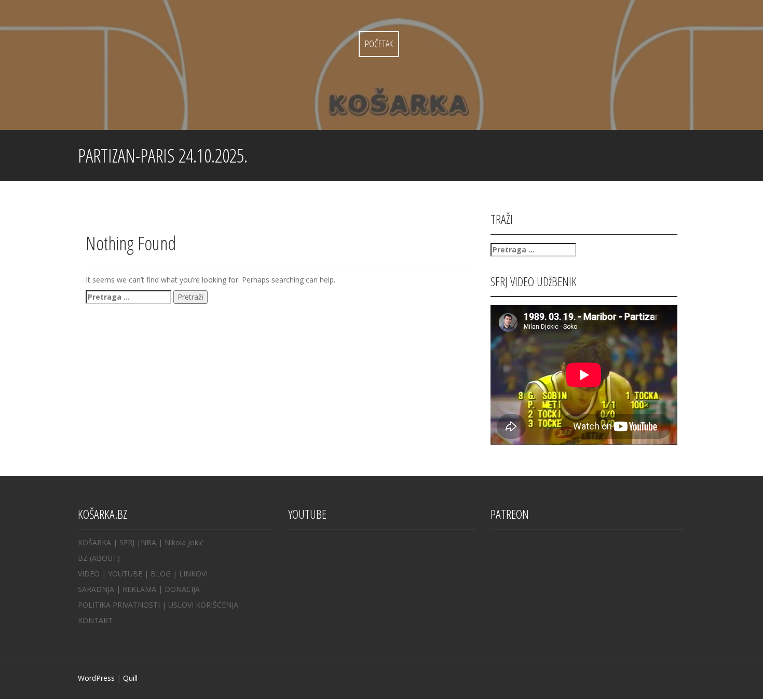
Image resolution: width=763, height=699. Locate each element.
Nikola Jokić (184, 542)
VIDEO (89, 574)
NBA (148, 542)
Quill (130, 678)
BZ (83, 558)
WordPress (96, 678)
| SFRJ (123, 542)
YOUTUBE (125, 574)
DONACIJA (182, 589)
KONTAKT (95, 620)
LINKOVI (193, 574)
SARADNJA (96, 589)
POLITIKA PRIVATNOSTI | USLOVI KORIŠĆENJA (158, 605)
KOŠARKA (94, 542)
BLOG (161, 574)
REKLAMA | (143, 589)
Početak (379, 43)
